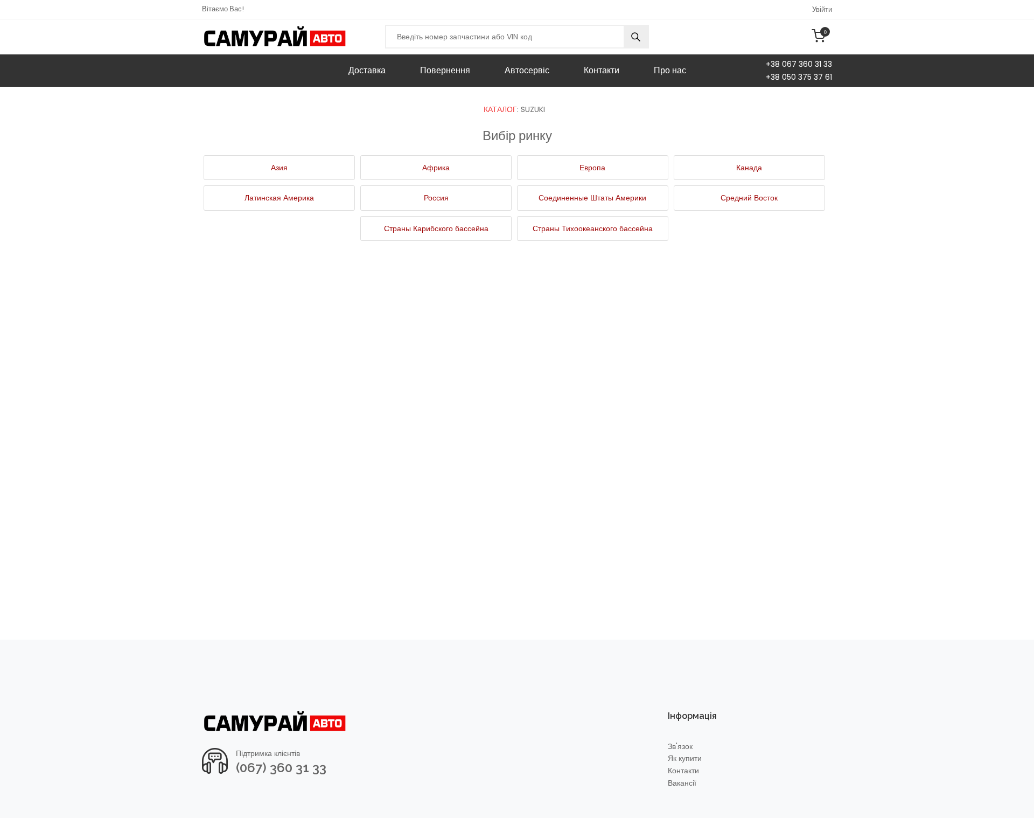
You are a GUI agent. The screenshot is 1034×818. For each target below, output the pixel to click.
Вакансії (682, 783)
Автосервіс (527, 70)
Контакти (601, 70)
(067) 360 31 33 (281, 767)
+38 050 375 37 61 (799, 77)
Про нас (670, 70)
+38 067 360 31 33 (799, 64)
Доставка (367, 70)
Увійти (822, 9)
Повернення (445, 70)
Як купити (685, 758)
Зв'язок (680, 746)
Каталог (500, 109)
